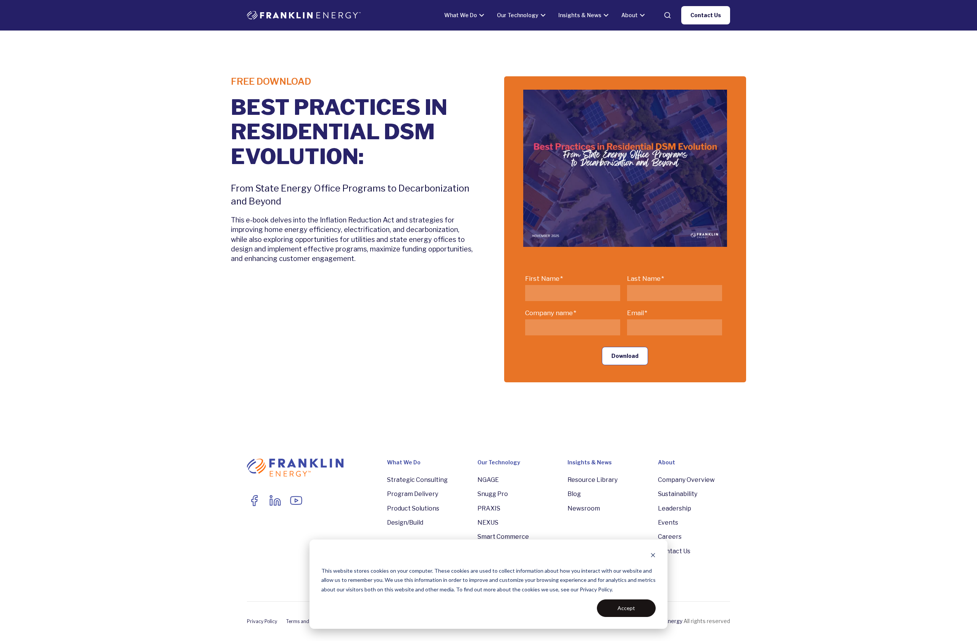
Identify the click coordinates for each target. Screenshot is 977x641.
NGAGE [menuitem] (488, 479)
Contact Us (705, 15)
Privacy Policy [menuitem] (262, 621)
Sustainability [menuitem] (677, 494)
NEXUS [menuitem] (487, 522)
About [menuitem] (666, 462)
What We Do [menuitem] (404, 462)
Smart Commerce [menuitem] (503, 536)
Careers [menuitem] (670, 536)
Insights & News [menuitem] (589, 462)
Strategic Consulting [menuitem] (417, 479)
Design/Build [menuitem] (405, 522)
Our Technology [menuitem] (498, 462)
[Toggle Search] (667, 15)
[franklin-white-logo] (304, 15)
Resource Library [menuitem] (592, 479)
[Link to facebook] (254, 500)
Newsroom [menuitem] (583, 508)
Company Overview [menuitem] (686, 479)
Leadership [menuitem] (674, 508)
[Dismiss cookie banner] (653, 556)
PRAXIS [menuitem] (488, 508)
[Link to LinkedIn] (275, 500)
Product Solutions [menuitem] (413, 508)
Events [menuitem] (668, 522)
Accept (626, 608)
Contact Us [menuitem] (674, 551)
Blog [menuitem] (574, 494)
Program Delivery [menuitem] (412, 494)
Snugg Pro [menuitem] (492, 494)
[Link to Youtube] (296, 500)
